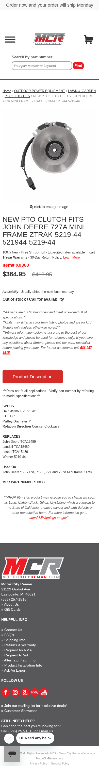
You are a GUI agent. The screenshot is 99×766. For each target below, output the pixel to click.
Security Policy (60, 763)
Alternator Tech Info (20, 660)
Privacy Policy (38, 763)
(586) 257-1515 (13, 599)
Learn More (71, 257)
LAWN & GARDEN (82, 91)
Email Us (46, 731)
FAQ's (9, 635)
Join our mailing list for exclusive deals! (35, 706)
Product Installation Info (23, 665)
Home (7, 91)
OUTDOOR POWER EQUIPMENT (39, 91)
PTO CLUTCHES (17, 96)
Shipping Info (14, 640)
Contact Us (13, 630)
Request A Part (16, 655)
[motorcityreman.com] (49, 39)
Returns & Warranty (20, 645)
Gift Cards (12, 609)
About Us (11, 604)
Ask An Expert (15, 670)
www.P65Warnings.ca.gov (48, 518)
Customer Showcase (21, 711)
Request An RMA (18, 650)
